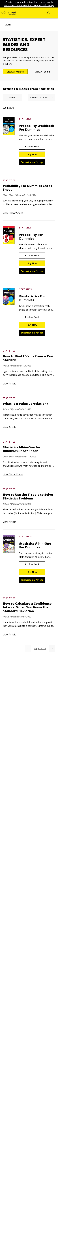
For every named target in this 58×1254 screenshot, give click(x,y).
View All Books (42, 71)
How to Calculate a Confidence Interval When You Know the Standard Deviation (27, 607)
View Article (9, 383)
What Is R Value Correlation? (25, 404)
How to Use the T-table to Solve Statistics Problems (28, 496)
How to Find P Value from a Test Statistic (28, 358)
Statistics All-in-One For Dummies (35, 545)
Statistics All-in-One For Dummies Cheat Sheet (22, 449)
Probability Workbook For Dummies (36, 127)
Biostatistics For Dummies (32, 298)
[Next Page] (52, 648)
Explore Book (32, 146)
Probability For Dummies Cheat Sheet (27, 187)
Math (7, 24)
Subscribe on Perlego (32, 162)
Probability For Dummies (31, 236)
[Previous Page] (28, 648)
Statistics (25, 118)
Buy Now (32, 154)
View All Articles (15, 71)
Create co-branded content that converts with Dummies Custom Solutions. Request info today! (29, 4)
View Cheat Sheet (13, 213)
